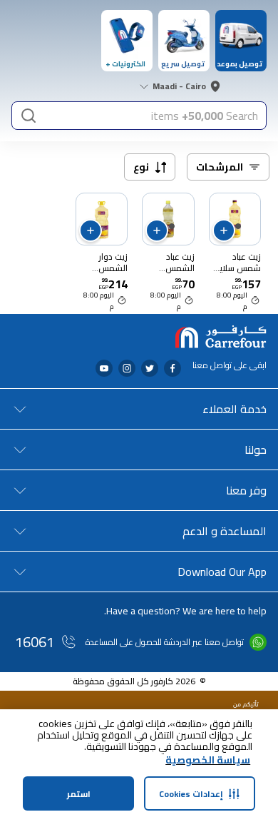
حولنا (255, 449)
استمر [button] (79, 794)
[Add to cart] (223, 230)
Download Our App (222, 571)
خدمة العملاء (234, 409)
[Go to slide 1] (238, 226)
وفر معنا (246, 490)
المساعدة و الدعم (224, 531)
